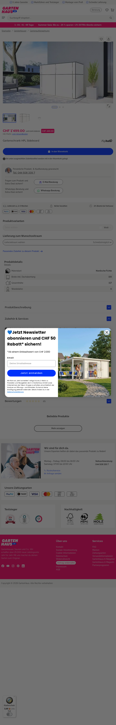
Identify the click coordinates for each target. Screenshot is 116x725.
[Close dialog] (107, 332)
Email (10, 357)
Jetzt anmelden (32, 373)
